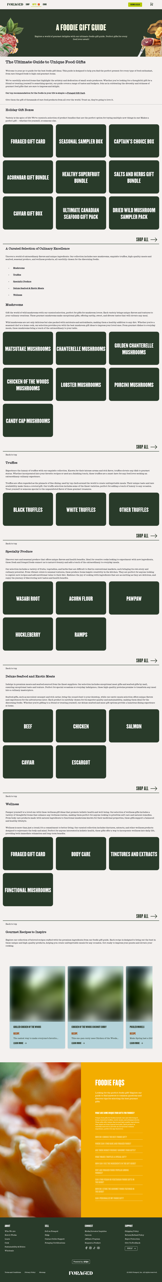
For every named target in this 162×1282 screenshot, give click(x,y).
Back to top (11, 455)
